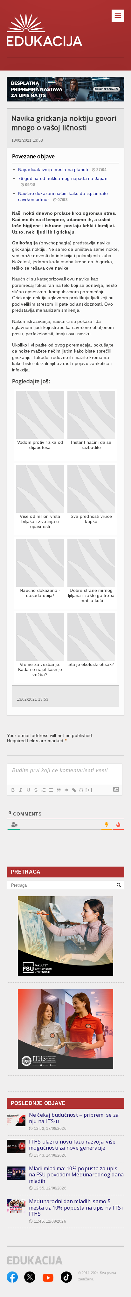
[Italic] (20, 790)
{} (81, 789)
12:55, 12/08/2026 (47, 1188)
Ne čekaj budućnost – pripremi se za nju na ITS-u (74, 1118)
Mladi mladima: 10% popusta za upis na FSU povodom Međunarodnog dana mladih (76, 1174)
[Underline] (28, 790)
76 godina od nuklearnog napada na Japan (62, 178)
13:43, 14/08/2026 (47, 1155)
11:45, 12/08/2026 (47, 1221)
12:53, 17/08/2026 (47, 1128)
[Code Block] (66, 790)
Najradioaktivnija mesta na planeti (53, 169)
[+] (89, 789)
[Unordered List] (51, 790)
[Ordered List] (43, 790)
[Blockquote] (58, 790)
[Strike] (35, 790)
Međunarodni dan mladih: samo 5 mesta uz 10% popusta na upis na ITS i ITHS (76, 1207)
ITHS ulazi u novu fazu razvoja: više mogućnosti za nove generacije (72, 1145)
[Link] (74, 790)
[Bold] (13, 790)
